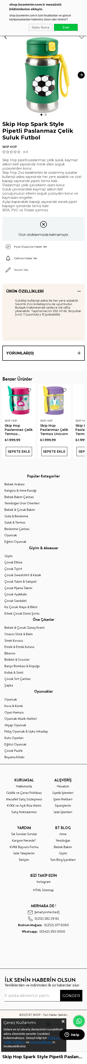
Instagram (44, 882)
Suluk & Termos (15, 522)
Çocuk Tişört (13, 569)
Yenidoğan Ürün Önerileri (21, 503)
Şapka (8, 685)
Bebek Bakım (63, 847)
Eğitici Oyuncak (15, 542)
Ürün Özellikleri (25, 291)
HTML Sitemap (43, 890)
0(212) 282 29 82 (47, 918)
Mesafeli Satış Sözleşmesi (24, 799)
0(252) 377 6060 (43, 925)
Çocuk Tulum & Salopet (20, 581)
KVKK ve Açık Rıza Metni (24, 805)
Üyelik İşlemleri (62, 793)
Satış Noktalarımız (24, 812)
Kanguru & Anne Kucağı (20, 490)
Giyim (8, 556)
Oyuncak (10, 535)
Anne (63, 834)
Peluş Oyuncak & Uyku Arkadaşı (26, 731)
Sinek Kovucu (13, 640)
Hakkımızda (24, 786)
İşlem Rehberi (62, 799)
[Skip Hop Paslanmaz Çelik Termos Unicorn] (54, 400)
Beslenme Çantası (16, 529)
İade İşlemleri (63, 812)
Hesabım (63, 786)
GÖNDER (71, 996)
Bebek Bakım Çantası (19, 497)
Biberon (9, 653)
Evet (66, 27)
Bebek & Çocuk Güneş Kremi (24, 627)
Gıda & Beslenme (16, 516)
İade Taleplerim (24, 853)
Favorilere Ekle (29, 390)
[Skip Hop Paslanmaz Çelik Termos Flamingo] (18, 400)
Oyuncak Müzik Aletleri (20, 719)
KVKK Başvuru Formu (24, 847)
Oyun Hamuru (14, 712)
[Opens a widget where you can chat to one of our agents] (72, 1035)
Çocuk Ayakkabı (15, 594)
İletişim (24, 860)
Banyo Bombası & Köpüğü (22, 666)
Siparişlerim (63, 805)
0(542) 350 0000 (43, 931)
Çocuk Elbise (13, 562)
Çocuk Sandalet (15, 601)
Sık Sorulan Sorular (24, 834)
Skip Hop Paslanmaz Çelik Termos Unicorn (54, 429)
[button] (41, 115)
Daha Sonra (40, 27)
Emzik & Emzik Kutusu (19, 647)
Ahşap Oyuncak (15, 725)
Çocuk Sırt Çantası (17, 679)
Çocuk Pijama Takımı (18, 588)
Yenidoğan (63, 840)
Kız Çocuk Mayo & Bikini (20, 607)
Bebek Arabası (14, 484)
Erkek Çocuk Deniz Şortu (21, 613)
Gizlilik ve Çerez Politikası (24, 793)
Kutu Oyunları (13, 738)
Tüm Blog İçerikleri (63, 860)
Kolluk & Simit (13, 672)
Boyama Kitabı (14, 757)
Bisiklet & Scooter (17, 659)
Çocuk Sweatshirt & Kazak (22, 575)
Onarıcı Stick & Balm (18, 634)
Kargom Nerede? (24, 840)
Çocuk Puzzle (13, 750)
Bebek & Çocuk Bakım (19, 510)
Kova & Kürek (13, 706)
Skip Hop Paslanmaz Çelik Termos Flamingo (19, 429)
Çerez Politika (39, 1042)
